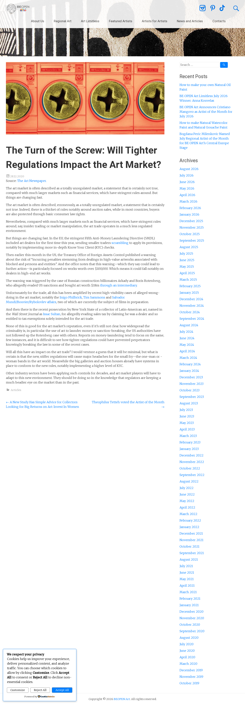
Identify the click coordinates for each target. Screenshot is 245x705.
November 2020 (192, 618)
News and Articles (190, 21)
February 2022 (190, 520)
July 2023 (186, 410)
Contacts (219, 21)
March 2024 (188, 358)
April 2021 (187, 585)
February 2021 (190, 598)
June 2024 (187, 338)
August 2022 (189, 481)
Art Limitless (90, 21)
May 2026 (187, 188)
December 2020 (191, 611)
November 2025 (192, 227)
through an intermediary (118, 285)
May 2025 (187, 266)
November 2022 (192, 462)
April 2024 (187, 351)
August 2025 (189, 247)
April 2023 (187, 429)
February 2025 (190, 286)
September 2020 (192, 631)
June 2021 (187, 572)
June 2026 (187, 182)
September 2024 (192, 319)
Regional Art (62, 21)
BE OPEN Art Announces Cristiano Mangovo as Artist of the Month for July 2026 (206, 111)
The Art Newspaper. (32, 181)
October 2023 (189, 390)
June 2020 (187, 651)
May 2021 (187, 579)
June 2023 (187, 416)
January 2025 (189, 292)
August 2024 (189, 325)
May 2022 (187, 501)
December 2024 (191, 299)
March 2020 (188, 664)
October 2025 (190, 234)
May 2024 (187, 345)
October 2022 (190, 468)
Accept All (62, 690)
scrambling (120, 243)
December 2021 (191, 533)
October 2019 (189, 683)
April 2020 (187, 657)
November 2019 (191, 677)
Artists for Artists (154, 21)
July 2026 (187, 175)
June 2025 (187, 260)
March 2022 (188, 514)
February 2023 (190, 442)
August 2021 (189, 559)
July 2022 (187, 488)
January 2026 (189, 214)
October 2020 (190, 624)
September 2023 (192, 397)
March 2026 (188, 201)
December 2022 (191, 455)
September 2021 (192, 553)
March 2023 (188, 436)
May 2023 (187, 423)
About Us (37, 21)
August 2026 (189, 169)
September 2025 (192, 240)
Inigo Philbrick (71, 297)
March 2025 (188, 279)
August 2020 (189, 638)
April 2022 (187, 507)
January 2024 (189, 371)
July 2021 (186, 566)
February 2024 (190, 364)
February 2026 (190, 208)
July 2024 (186, 332)
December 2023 (191, 377)
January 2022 (189, 527)
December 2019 (191, 670)
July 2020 (187, 644)
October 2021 (189, 546)
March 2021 (188, 592)
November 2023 (191, 384)
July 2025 (186, 253)
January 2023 (189, 449)
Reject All (40, 690)
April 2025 (187, 273)
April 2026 (187, 195)
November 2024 (192, 306)
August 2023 (189, 403)
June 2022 (187, 494)
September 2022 (192, 475)
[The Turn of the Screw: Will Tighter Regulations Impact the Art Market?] (85, 133)
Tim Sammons (94, 297)
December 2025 (191, 221)
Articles (16, 390)
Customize (17, 690)
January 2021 (189, 605)
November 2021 (191, 540)
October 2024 (190, 312)
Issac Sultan (51, 314)
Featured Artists (120, 21)
